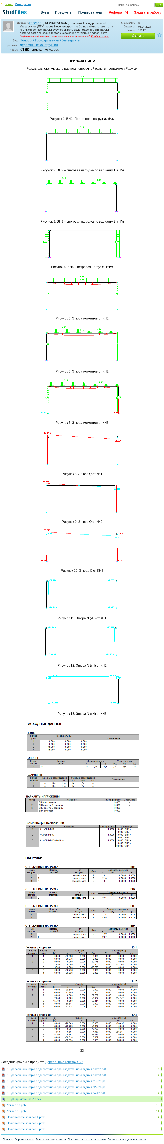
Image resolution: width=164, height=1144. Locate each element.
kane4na (35, 23)
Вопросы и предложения (51, 1139)
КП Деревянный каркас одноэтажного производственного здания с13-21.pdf (56, 1081)
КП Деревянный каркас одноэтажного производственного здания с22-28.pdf (56, 1087)
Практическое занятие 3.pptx (26, 1129)
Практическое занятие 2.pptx (26, 1123)
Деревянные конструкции (39, 45)
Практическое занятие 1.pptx (26, 1117)
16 (157, 1105)
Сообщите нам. (100, 36)
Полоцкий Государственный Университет (50, 40)
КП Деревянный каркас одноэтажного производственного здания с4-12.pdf (56, 1093)
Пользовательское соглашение (87, 1139)
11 (157, 1111)
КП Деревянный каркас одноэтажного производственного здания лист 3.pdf (56, 1075)
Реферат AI (118, 12)
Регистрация (23, 4)
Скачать (138, 35)
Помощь (8, 1139)
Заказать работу (147, 12)
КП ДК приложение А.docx (24, 1099)
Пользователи (90, 12)
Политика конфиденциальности (127, 1139)
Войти (9, 4)
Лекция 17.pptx (16, 1105)
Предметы (63, 12)
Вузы (45, 12)
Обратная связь (24, 1139)
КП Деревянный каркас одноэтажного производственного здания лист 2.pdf (56, 1069)
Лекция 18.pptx (16, 1111)
